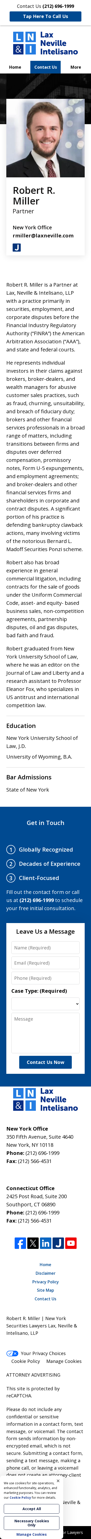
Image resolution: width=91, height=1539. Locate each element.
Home (15, 67)
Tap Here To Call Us (45, 16)
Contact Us (45, 67)
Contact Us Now (45, 1062)
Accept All (31, 1508)
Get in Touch (45, 822)
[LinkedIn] (45, 1243)
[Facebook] (20, 1243)
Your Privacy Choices (43, 1353)
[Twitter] (33, 1243)
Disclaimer (46, 1273)
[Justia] (58, 1243)
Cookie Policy (25, 1361)
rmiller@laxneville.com (43, 235)
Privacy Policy (45, 1282)
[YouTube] (71, 1243)
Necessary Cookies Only (31, 1522)
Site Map (45, 1290)
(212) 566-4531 (35, 1161)
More (76, 67)
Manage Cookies (64, 1361)
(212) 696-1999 (42, 1153)
